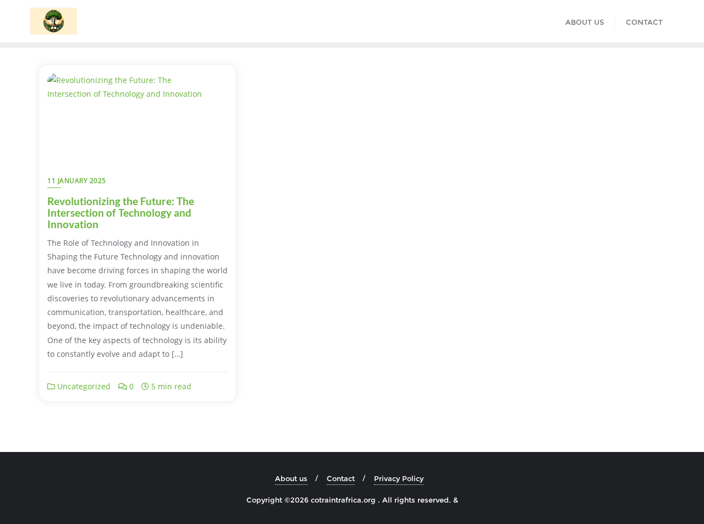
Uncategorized (83, 386)
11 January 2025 (76, 180)
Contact (341, 478)
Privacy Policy (399, 478)
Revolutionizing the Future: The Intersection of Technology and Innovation (120, 212)
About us (291, 478)
